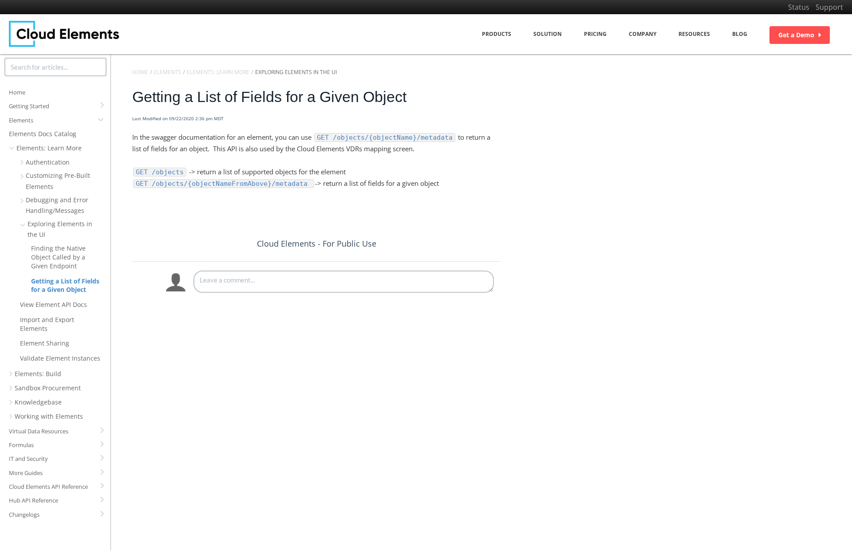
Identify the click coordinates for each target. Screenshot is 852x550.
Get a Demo (796, 35)
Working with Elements (49, 416)
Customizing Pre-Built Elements (58, 180)
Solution (547, 34)
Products (496, 34)
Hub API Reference (33, 500)
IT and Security (28, 459)
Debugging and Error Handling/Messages (57, 205)
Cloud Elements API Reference (48, 487)
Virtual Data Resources (38, 431)
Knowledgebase (38, 402)
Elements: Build (38, 373)
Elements (21, 120)
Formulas (21, 445)
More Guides (26, 473)
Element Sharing (44, 343)
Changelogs (24, 515)
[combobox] (55, 67)
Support (829, 7)
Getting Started (29, 106)
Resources (694, 34)
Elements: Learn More (49, 148)
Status (798, 7)
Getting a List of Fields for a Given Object (65, 285)
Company (642, 34)
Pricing (595, 34)
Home (17, 92)
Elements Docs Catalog (42, 134)
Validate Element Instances (60, 358)
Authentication (48, 162)
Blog (739, 34)
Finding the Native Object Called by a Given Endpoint (58, 257)
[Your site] (64, 34)
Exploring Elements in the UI (60, 229)
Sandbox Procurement (48, 388)
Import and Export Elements (47, 324)
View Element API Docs (53, 304)
